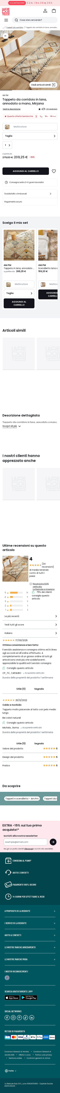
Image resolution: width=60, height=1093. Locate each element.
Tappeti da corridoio (14, 27)
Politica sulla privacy (43, 1055)
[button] (54, 10)
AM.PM (5, 95)
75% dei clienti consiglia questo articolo (42, 595)
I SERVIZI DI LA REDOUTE (15, 923)
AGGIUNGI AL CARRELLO (26, 171)
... (3, 27)
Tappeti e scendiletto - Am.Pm (22, 798)
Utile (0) (21, 688)
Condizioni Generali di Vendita (17, 1052)
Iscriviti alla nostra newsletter (21, 835)
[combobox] (30, 618)
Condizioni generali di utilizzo (38, 1058)
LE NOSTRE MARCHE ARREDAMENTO (20, 947)
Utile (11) (21, 743)
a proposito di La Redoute (17, 911)
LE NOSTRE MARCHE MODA (16, 959)
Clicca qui (28, 849)
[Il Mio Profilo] (45, 10)
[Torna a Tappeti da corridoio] (5, 36)
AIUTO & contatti (13, 935)
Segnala (39, 688)
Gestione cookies (15, 1058)
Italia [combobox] (11, 1070)
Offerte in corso (25, 1055)
